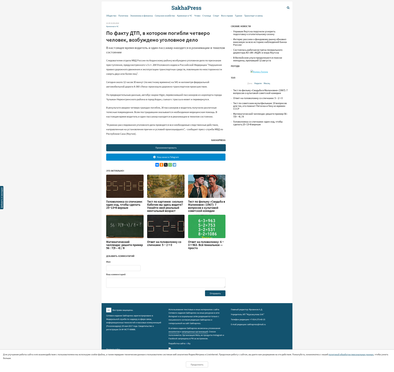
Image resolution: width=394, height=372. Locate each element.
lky (188, 343)
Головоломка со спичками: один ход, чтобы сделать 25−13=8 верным (124, 205)
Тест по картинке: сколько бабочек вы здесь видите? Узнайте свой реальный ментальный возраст (165, 206)
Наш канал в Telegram (168, 157)
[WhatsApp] (170, 165)
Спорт (216, 15)
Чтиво (197, 15)
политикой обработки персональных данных (351, 354)
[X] (166, 165)
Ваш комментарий (116, 274)
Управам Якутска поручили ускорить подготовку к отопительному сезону (254, 33)
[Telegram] (174, 165)
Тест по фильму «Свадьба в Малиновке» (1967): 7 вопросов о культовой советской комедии (206, 206)
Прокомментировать (166, 147)
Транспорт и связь (253, 15)
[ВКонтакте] (157, 165)
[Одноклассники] (161, 165)
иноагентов (174, 331)
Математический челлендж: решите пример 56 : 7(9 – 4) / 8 (124, 245)
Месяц (267, 83)
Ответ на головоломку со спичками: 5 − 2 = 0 (164, 243)
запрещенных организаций (195, 331)
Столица (206, 15)
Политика (123, 15)
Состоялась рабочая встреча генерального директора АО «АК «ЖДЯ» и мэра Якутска (257, 51)
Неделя (258, 83)
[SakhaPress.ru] (1, 198)
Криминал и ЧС (184, 15)
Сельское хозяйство (165, 15)
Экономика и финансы (141, 15)
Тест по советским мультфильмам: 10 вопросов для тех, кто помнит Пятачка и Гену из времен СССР (260, 106)
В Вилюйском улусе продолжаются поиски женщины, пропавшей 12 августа (257, 59)
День (249, 83)
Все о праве (227, 15)
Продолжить (197, 364)
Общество (111, 15)
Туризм (238, 15)
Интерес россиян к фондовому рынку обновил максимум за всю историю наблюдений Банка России (260, 42)
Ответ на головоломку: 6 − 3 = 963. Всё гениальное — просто (206, 245)
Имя (108, 261)
